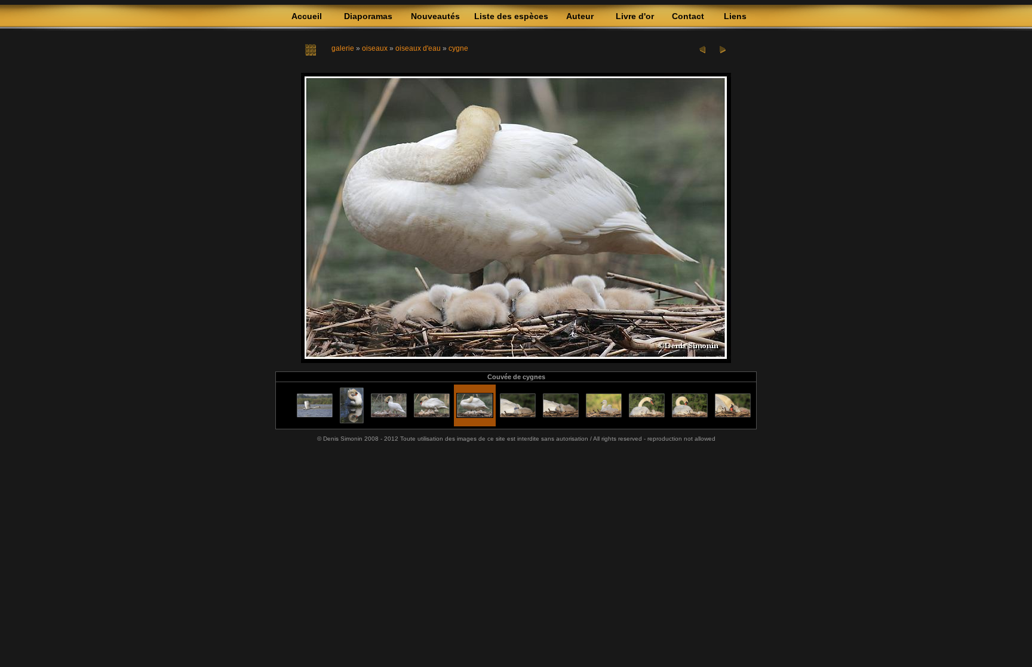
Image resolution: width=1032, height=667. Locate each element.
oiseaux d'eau (418, 48)
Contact (688, 16)
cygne (458, 48)
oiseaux (375, 48)
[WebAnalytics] (516, 454)
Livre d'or (635, 16)
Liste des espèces (511, 16)
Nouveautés (435, 16)
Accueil (306, 16)
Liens (735, 16)
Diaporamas (368, 16)
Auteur (580, 16)
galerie (342, 48)
